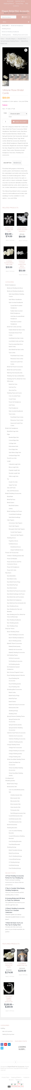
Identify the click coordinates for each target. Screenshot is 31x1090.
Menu (4, 22)
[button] (25, 50)
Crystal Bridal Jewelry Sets (15, 816)
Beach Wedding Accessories (16, 634)
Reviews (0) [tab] (17, 163)
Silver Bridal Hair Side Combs (16, 349)
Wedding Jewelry (6, 34)
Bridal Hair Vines (13, 384)
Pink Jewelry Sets (15, 810)
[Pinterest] (5, 1044)
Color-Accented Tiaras (14, 396)
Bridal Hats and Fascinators (14, 369)
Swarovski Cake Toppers (17, 535)
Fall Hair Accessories (14, 658)
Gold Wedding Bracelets (15, 841)
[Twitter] (2, 1048)
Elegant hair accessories (16, 145)
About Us (11, 1079)
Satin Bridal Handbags (14, 517)
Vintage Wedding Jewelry (15, 753)
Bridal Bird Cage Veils (12, 431)
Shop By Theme (9, 628)
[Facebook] (2, 1044)
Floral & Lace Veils (12, 458)
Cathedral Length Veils (14, 464)
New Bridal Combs (15, 131)
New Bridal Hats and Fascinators (15, 597)
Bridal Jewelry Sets (14, 707)
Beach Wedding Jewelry (15, 640)
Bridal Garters (10, 502)
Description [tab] (7, 163)
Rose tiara (12, 152)
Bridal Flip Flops (11, 499)
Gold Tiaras (12, 405)
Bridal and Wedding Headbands (10, 31)
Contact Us (16, 5)
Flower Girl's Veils (11, 570)
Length (9, 461)
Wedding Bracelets (12, 827)
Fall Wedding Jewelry (14, 664)
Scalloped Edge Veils (14, 455)
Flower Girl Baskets (12, 558)
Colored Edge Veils (14, 440)
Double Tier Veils (13, 482)
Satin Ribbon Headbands (15, 299)
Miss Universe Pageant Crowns (15, 672)
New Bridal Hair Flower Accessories (16, 591)
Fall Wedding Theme (12, 655)
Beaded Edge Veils (14, 437)
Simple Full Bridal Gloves (17, 550)
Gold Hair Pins (12, 387)
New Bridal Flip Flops (12, 585)
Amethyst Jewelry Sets (16, 795)
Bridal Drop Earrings (14, 853)
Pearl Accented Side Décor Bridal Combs (14, 134)
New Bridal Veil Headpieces (14, 600)
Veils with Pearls (11, 487)
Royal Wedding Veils (14, 686)
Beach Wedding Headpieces (16, 637)
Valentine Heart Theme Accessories (16, 732)
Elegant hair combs (13, 148)
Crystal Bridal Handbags (15, 514)
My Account (10, 1)
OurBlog (3, 1028)
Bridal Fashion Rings (14, 695)
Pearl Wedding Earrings (15, 868)
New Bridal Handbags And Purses (16, 594)
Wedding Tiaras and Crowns (20, 34)
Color (5, 113)
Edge (8, 434)
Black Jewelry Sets (15, 798)
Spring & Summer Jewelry (15, 724)
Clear (10, 116)
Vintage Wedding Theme (13, 744)
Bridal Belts (10, 496)
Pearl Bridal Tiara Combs (17, 355)
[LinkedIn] (9, 1044)
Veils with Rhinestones (13, 490)
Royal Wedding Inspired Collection (16, 675)
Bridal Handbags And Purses (14, 511)
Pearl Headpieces (13, 408)
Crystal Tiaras (12, 399)
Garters (11, 508)
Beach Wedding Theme (13, 631)
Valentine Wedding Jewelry (16, 742)
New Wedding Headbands (14, 620)
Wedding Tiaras (13, 713)
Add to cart (21, 122)
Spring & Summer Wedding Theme (16, 716)
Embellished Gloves (16, 547)
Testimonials (19, 1079)
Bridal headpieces (12, 143)
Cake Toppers (10, 520)
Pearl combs (10, 150)
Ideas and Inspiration (7, 1031)
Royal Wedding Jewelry (15, 683)
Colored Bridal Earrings (15, 859)
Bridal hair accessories (13, 141)
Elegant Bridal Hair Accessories (16, 1066)
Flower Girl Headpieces (15, 402)
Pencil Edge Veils (13, 449)
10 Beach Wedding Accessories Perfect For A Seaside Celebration (15, 910)
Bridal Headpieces (10, 285)
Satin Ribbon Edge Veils (15, 452)
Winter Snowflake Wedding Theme (16, 759)
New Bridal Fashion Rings (13, 582)
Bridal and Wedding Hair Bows (15, 288)
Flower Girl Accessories (11, 552)
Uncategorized (9, 778)
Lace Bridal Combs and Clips (16, 341)
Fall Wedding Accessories (15, 661)
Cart (26, 17)
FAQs (26, 3)
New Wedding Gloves (12, 606)
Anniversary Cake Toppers (15, 523)
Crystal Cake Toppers (16, 532)
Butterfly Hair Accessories (15, 649)
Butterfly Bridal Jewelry (14, 646)
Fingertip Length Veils (14, 470)
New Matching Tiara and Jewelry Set (16, 603)
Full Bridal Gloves (13, 544)
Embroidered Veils (13, 446)
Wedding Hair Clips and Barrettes (15, 375)
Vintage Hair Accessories (15, 747)
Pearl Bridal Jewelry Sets (15, 822)
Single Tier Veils (13, 485)
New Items (24, 131)
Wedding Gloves (6, 28)
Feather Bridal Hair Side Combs (17, 329)
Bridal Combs (12, 692)
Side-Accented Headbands (16, 302)
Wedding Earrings (13, 710)
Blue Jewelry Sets (15, 801)
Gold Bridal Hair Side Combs (16, 338)
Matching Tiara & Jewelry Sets (14, 372)
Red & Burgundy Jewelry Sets (18, 813)
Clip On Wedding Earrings (15, 856)
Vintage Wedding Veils (15, 756)
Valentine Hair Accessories (16, 736)
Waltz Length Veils (13, 476)
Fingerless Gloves (13, 541)
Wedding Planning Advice (8, 1034)
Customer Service (20, 1)
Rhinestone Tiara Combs (17, 358)
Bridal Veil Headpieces (17, 25)
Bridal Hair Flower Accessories (14, 129)
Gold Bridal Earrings (14, 865)
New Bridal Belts (11, 576)
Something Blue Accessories (14, 689)
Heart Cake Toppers (14, 526)
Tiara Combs (12, 352)
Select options (10, 240)
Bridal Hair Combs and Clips (14, 326)
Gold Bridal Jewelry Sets (15, 819)
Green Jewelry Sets (15, 807)
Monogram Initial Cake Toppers (17, 529)
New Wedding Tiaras (12, 626)
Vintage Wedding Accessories (17, 750)
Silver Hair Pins (12, 390)
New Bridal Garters (12, 588)
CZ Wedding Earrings (14, 862)
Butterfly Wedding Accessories (17, 652)
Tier (8, 479)
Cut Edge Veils (12, 443)
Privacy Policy (19, 3)
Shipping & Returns (9, 3)
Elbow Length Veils (14, 467)
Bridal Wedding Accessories (13, 493)
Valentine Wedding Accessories (17, 739)
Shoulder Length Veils (14, 473)
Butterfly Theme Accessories (14, 643)
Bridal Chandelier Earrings (15, 850)
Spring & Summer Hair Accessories (12, 136)
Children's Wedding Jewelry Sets (15, 555)
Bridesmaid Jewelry (12, 824)
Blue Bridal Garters (14, 505)
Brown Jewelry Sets (16, 804)
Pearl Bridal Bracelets (14, 844)
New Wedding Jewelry (13, 623)
